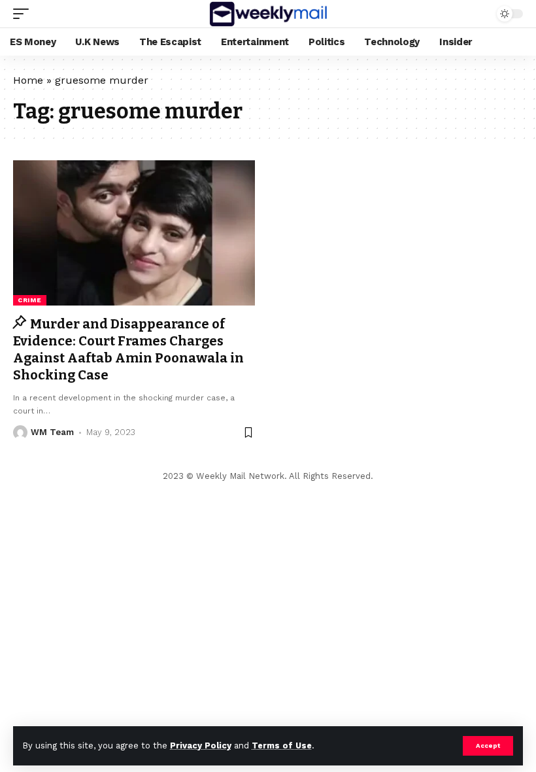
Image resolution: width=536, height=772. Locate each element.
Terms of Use (282, 745)
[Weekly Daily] (267, 13)
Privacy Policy (200, 745)
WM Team (52, 432)
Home (28, 80)
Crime (30, 300)
